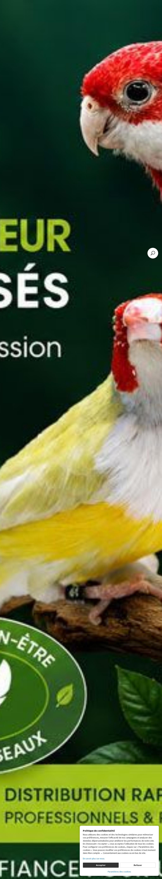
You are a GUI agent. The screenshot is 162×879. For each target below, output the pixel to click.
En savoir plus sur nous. (94, 858)
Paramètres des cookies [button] (119, 871)
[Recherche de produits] (153, 253)
